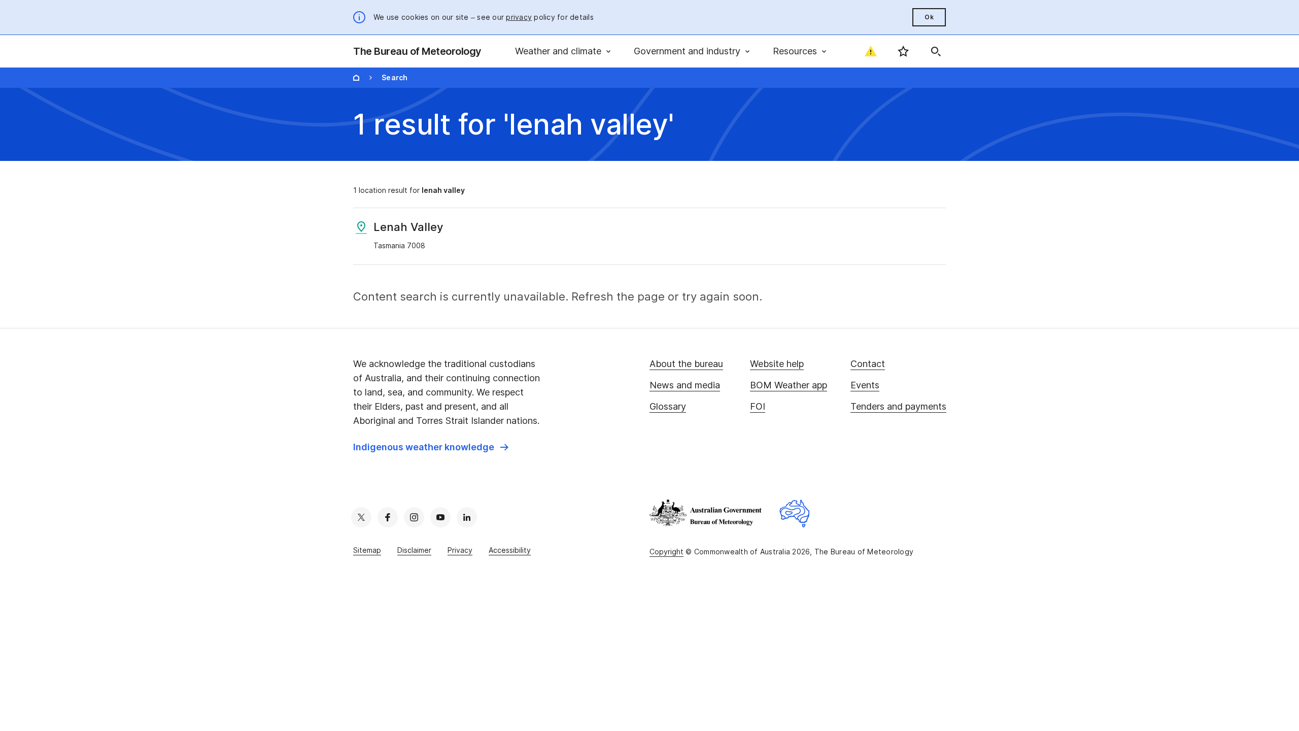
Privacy (460, 550)
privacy (519, 17)
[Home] (356, 78)
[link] (430, 447)
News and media (685, 385)
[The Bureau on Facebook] (388, 517)
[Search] (936, 51)
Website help (777, 363)
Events (864, 385)
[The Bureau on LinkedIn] (467, 517)
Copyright (666, 551)
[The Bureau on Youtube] (440, 517)
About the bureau (686, 363)
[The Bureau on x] (361, 517)
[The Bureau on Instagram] (414, 517)
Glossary (668, 406)
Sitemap (367, 550)
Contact (867, 363)
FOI (757, 406)
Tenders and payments (898, 406)
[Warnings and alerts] (871, 51)
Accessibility (510, 550)
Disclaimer (414, 550)
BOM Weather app (788, 385)
